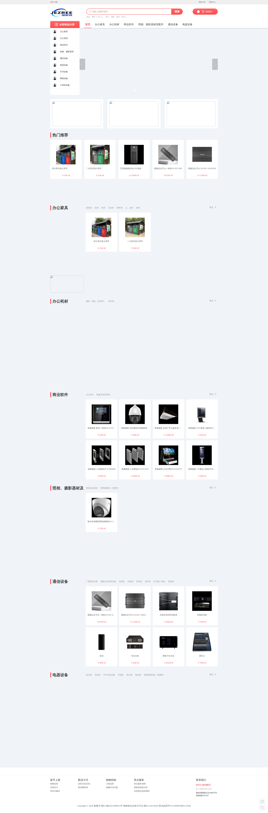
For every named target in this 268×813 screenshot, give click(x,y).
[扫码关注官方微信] (262, 807)
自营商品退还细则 (142, 791)
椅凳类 (120, 208)
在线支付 (54, 787)
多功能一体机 (159, 581)
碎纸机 (139, 581)
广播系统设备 (92, 581)
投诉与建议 (55, 791)
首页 (87, 24)
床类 (138, 208)
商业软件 (64, 45)
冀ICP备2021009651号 (111, 806)
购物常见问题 (112, 787)
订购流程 (110, 784)
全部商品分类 (67, 24)
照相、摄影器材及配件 (150, 24)
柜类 (103, 208)
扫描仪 (130, 581)
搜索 (177, 11)
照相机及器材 (92, 488)
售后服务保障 (140, 784)
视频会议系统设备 (108, 581)
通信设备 (64, 58)
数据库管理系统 (103, 395)
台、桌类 (129, 208)
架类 (97, 208)
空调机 (121, 675)
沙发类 (111, 208)
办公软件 (90, 395)
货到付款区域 (84, 784)
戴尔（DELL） (122, 17)
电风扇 (138, 675)
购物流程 (54, 784)
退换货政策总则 (141, 787)
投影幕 (171, 581)
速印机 (148, 581)
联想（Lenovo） (98, 17)
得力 (107, 17)
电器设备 (64, 65)
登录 (52, 2)
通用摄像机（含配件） (110, 488)
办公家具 (64, 32)
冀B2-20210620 (151, 806)
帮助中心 (212, 2)
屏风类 (89, 208)
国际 (112, 17)
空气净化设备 (109, 675)
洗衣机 (97, 675)
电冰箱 (129, 675)
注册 (55, 2)
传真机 (122, 581)
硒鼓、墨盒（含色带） (96, 301)
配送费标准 (83, 787)
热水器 (89, 675)
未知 (88, 17)
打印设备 (64, 72)
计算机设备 (65, 85)
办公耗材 (64, 38)
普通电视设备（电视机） (154, 675)
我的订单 (202, 2)
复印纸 (111, 301)
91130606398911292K (180, 806)
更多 (212, 207)
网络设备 (64, 78)
